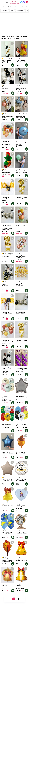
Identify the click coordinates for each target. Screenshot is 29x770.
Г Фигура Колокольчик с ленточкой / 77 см (21, 587)
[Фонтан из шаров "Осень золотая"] (21, 215)
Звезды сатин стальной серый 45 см (21, 398)
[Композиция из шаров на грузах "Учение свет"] (7, 130)
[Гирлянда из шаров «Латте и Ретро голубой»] (21, 104)
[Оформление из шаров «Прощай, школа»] (21, 301)
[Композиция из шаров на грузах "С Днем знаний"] (7, 329)
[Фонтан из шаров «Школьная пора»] (21, 49)
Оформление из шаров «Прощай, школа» (21, 314)
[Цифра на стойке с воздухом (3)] (7, 244)
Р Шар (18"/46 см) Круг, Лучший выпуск (21, 480)
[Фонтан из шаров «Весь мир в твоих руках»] (7, 104)
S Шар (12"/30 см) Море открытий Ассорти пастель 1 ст (21, 426)
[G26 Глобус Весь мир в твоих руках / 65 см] (21, 521)
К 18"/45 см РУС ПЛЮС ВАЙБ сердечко (20, 507)
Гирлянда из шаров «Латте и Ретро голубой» (20, 116)
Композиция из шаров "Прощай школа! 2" (7, 314)
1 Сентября (5, 10)
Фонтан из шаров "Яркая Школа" (7, 171)
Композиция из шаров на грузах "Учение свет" (7, 143)
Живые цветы (20, 10)
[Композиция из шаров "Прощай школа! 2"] (7, 301)
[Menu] (1, 2)
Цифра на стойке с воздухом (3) (7, 255)
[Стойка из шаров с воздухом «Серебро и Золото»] (7, 357)
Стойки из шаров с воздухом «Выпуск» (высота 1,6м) (21, 370)
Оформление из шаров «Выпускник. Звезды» (7, 285)
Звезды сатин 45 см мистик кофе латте (7, 480)
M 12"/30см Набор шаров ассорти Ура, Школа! (7, 426)
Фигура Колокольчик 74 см (21, 559)
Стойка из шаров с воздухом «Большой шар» (7, 62)
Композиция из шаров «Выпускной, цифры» (20, 285)
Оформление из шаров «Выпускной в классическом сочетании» (7, 227)
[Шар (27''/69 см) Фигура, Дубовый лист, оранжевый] (7, 548)
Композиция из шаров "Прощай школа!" (7, 199)
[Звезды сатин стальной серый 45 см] (21, 385)
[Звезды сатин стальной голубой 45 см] (7, 441)
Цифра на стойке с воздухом (21, 341)
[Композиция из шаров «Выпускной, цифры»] (21, 272)
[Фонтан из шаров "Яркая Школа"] (7, 160)
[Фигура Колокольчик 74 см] (21, 548)
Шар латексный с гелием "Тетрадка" (21, 171)
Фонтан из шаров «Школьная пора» (21, 61)
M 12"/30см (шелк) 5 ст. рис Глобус (7, 533)
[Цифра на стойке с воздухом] (21, 329)
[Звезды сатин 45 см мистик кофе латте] (7, 468)
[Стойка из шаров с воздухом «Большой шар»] (7, 49)
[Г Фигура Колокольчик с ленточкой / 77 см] (21, 575)
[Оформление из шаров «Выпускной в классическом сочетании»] (7, 215)
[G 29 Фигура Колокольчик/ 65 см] (7, 575)
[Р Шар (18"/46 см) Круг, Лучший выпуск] (21, 468)
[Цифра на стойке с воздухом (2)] (21, 186)
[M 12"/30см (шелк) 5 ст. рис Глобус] (7, 521)
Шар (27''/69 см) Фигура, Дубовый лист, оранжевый (7, 560)
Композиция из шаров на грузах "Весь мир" (21, 256)
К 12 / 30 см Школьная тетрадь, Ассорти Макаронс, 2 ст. (7, 398)
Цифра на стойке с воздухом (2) (21, 198)
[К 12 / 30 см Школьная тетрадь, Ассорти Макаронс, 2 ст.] (7, 385)
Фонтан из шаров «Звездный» (7, 87)
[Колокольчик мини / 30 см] (7, 495)
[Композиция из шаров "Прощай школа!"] (7, 186)
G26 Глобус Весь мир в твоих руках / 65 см (21, 534)
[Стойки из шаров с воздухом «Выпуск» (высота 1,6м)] (21, 357)
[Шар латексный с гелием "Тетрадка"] (21, 160)
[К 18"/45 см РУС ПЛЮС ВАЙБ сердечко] (21, 495)
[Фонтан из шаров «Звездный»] (7, 76)
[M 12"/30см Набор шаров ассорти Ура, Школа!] (7, 413)
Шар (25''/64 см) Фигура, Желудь (20, 453)
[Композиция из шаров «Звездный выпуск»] (21, 76)
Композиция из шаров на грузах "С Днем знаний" (7, 342)
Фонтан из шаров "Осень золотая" (21, 226)
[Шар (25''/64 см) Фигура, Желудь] (21, 441)
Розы (12, 10)
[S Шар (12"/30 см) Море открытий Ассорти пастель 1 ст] (21, 413)
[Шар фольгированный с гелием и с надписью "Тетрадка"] (21, 130)
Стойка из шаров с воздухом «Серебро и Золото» (7, 370)
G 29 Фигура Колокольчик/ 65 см (7, 587)
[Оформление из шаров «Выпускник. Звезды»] (7, 272)
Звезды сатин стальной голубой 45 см (7, 454)
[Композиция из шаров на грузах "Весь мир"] (21, 244)
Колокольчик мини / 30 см (7, 506)
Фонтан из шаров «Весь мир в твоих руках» (7, 116)
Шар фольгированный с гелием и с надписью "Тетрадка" (21, 144)
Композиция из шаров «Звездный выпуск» (21, 88)
